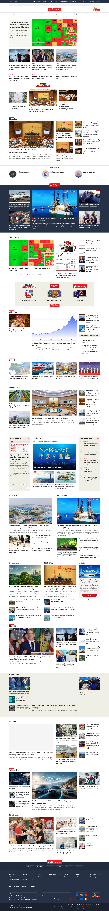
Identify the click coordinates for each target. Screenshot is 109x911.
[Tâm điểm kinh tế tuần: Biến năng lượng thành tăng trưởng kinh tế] (43, 477)
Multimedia (38, 438)
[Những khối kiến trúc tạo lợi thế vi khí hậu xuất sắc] (82, 838)
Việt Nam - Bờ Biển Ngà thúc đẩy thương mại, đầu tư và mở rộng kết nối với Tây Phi (91, 141)
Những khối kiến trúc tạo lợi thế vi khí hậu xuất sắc (92, 836)
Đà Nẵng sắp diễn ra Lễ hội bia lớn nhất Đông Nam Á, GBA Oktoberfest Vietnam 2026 (92, 829)
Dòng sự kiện (15, 438)
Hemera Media (30, 906)
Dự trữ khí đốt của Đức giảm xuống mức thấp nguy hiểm (42, 77)
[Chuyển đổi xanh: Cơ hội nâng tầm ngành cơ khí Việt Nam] (12, 602)
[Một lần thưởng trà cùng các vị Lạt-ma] (82, 846)
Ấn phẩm (57, 74)
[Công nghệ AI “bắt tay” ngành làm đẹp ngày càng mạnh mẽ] (66, 823)
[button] (28, 488)
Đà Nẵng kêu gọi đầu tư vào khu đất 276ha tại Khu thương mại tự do (18, 377)
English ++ (73, 1)
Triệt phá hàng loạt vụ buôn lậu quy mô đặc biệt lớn (89, 226)
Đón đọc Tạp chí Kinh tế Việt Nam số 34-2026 (66, 77)
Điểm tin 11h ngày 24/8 (57, 172)
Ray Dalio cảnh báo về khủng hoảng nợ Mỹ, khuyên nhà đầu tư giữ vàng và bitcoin (92, 260)
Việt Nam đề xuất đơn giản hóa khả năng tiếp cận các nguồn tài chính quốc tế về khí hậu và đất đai (67, 554)
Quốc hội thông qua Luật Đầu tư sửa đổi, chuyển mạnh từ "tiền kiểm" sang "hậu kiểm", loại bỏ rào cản (91, 124)
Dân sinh (92, 14)
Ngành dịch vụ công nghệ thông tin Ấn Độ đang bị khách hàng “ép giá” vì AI (23, 707)
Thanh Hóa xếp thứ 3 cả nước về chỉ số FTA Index (42, 377)
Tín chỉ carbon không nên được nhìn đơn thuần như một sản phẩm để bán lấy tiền (23, 588)
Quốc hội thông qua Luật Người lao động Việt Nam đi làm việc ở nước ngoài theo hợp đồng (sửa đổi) (91, 151)
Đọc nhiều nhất (86, 438)
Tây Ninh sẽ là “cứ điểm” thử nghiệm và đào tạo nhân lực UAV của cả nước (18, 550)
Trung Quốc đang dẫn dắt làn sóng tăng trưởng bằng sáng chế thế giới (19, 692)
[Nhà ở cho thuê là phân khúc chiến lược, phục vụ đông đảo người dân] (19, 417)
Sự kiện (82, 563)
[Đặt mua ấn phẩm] (96, 9)
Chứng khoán (37, 1)
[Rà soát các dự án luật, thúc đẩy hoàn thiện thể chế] (66, 368)
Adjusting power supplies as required (19, 107)
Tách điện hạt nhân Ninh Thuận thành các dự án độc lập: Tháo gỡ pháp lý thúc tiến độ (64, 136)
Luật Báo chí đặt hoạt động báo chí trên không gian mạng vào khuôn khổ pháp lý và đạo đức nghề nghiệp (91, 133)
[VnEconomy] (43, 86)
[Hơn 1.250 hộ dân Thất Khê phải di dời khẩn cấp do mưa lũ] (82, 755)
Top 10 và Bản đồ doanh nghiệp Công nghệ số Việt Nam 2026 (89, 581)
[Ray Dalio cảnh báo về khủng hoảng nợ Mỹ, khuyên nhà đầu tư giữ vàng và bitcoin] (82, 259)
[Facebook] (84, 2)
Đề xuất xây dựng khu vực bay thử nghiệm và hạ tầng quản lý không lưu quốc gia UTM (19, 206)
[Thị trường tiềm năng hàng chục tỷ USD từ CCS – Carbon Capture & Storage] (54, 203)
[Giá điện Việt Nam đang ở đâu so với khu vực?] (82, 251)
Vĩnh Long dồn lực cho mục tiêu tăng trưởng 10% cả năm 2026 (62, 616)
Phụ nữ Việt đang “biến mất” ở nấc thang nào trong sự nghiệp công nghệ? (53, 707)
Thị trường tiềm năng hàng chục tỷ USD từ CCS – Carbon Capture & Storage (53, 220)
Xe (52, 1)
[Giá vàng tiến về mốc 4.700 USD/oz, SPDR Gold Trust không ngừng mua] (54, 327)
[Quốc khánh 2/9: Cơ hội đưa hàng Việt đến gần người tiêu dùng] (31, 830)
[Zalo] (90, 2)
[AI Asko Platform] (80, 286)
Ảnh (10, 886)
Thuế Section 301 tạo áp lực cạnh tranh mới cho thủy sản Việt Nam (62, 600)
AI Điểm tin (54, 167)
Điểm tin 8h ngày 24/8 (89, 172)
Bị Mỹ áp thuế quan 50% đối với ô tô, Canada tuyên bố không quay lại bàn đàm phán (19, 67)
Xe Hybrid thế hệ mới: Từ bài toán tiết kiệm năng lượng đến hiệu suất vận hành (53, 802)
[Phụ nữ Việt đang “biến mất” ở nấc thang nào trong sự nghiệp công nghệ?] (54, 690)
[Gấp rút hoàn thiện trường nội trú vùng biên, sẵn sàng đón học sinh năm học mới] (19, 217)
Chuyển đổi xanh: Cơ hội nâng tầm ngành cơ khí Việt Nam (28, 600)
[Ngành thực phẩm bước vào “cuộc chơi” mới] (82, 820)
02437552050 (47, 895)
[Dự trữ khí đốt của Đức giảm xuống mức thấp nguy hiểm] (82, 658)
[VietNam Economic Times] (54, 286)
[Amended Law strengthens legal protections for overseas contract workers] (68, 95)
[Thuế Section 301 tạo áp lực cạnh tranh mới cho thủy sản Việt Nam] (47, 602)
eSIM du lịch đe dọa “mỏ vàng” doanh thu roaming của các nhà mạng (23, 698)
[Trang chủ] (14, 14)
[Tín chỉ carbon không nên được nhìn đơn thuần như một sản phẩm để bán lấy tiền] (25, 575)
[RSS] (86, 899)
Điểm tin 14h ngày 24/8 (24, 172)
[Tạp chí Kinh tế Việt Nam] (29, 286)
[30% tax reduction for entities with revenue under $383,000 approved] (43, 97)
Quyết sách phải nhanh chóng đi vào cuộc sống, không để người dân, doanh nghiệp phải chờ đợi (64, 157)
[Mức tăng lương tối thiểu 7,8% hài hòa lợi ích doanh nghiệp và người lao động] (66, 730)
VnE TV (56, 1)
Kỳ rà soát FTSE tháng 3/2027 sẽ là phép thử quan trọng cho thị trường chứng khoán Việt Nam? (66, 275)
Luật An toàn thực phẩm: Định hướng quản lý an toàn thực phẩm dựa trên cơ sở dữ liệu (92, 727)
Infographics (47, 441)
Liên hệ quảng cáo (56, 898)
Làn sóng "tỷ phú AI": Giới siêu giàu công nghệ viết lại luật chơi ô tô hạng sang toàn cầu (23, 804)
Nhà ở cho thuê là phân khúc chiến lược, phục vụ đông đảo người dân (19, 426)
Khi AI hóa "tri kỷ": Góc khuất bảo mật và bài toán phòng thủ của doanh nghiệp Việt (89, 693)
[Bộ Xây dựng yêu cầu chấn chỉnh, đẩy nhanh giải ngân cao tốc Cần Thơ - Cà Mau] (19, 396)
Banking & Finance (32, 107)
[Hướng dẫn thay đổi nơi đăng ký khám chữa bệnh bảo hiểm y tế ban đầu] (82, 736)
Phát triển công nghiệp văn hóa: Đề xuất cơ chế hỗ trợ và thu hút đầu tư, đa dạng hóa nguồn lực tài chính (93, 745)
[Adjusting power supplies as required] (18, 97)
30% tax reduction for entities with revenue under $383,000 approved (41, 110)
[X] (87, 2)
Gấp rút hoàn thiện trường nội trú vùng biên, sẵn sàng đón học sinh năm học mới (19, 227)
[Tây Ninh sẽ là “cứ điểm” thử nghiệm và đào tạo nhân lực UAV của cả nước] (19, 541)
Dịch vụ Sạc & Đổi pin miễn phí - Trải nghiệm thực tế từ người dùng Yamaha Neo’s (89, 788)
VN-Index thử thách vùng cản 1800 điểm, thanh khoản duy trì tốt (91, 479)
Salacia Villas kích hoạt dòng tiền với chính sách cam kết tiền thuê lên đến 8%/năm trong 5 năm (92, 393)
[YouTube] (93, 2)
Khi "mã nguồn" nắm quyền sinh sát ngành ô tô (19, 787)
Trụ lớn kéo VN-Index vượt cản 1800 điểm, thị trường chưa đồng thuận (20, 24)
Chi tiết (89, 595)
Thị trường (58, 14)
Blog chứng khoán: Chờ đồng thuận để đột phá (66, 255)
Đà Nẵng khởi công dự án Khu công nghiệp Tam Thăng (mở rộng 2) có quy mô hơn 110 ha (89, 378)
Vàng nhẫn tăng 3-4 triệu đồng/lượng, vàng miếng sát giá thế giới (90, 462)
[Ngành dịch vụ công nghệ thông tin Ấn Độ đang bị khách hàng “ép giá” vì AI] (12, 708)
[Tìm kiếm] (13, 9)
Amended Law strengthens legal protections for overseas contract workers (66, 107)
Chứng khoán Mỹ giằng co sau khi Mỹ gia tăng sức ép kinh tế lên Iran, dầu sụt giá (93, 632)
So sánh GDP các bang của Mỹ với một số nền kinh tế (90, 453)
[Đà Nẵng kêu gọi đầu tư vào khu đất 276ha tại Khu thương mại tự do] (19, 368)
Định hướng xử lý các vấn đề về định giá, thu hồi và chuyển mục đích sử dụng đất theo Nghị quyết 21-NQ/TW (92, 403)
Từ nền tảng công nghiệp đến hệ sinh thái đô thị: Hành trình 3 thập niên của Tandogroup (65, 486)
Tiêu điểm (18, 14)
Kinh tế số (40, 14)
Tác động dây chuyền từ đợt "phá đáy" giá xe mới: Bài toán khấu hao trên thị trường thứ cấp (23, 795)
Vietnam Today (62, 102)
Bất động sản (76, 14)
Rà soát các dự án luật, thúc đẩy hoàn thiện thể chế (65, 377)
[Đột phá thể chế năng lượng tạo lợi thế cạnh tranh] (54, 457)
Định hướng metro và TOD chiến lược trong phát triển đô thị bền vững (19, 457)
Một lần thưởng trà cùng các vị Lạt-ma (92, 844)
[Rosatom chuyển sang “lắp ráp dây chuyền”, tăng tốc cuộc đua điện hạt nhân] (82, 649)
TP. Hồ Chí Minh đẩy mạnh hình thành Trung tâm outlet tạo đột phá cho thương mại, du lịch (28, 608)
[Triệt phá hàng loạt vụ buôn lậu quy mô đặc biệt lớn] (89, 217)
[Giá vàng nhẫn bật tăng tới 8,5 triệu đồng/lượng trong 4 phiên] (19, 320)
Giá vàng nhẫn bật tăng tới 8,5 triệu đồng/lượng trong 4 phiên (19, 330)
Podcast (41, 441)
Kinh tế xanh (48, 14)
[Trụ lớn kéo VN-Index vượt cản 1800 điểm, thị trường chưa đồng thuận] (54, 32)
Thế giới (85, 14)
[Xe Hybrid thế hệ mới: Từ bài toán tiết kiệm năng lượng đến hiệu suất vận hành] (54, 785)
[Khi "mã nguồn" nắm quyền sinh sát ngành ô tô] (19, 778)
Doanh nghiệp (67, 14)
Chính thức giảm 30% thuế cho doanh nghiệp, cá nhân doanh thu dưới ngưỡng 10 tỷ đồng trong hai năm (93, 319)
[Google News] (99, 2)
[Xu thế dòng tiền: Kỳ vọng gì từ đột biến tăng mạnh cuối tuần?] (82, 243)
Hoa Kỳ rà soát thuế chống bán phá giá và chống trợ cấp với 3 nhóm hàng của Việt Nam (19, 78)
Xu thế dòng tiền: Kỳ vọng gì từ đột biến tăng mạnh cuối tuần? (93, 242)
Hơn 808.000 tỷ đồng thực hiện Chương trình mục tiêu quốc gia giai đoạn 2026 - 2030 (30, 151)
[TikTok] (96, 2)
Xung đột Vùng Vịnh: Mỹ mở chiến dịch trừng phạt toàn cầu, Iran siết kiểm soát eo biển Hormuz (42, 67)
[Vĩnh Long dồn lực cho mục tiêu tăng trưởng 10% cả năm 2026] (47, 618)
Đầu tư (25, 14)
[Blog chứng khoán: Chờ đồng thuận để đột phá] (66, 246)
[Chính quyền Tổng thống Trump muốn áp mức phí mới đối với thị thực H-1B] (66, 656)
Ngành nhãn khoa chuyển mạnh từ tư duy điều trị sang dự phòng (65, 852)
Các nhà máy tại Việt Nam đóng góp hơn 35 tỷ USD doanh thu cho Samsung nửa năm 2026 (66, 67)
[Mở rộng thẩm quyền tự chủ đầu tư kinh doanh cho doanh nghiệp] (89, 196)
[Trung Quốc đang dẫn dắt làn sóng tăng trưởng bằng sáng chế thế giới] (19, 683)
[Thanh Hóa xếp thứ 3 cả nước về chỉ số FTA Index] (43, 368)
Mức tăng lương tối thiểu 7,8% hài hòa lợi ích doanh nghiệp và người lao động (66, 740)
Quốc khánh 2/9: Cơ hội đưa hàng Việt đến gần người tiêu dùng (31, 846)
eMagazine (55, 441)
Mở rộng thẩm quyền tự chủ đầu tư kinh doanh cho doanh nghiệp (89, 205)
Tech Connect (64, 1)
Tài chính (32, 14)
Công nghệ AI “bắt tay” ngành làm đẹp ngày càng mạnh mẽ (65, 832)
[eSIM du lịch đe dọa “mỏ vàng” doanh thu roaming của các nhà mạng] (12, 699)
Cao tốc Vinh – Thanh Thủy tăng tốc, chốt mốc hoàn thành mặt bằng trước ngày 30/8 (92, 421)
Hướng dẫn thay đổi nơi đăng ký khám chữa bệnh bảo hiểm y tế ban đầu (92, 735)
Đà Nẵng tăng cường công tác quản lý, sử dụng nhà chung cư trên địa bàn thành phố (93, 412)
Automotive (14, 770)
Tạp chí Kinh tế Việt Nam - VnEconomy (91, 906)
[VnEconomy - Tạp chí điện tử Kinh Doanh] (54, 862)
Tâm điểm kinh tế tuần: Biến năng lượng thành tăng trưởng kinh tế (43, 485)
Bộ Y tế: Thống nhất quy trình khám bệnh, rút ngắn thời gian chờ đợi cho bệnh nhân (66, 761)
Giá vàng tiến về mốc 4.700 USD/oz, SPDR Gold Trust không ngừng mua (53, 344)
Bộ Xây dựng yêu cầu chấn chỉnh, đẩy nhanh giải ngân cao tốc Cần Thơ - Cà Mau (19, 406)
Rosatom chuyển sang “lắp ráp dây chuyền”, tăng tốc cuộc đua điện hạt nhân (93, 648)
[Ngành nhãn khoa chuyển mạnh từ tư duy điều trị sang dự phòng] (66, 843)
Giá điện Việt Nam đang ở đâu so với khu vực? (93, 249)
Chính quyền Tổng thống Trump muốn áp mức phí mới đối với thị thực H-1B (66, 666)
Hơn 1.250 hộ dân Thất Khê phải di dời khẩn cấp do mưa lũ (92, 754)
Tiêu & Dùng (46, 1)
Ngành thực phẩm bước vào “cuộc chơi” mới (92, 818)
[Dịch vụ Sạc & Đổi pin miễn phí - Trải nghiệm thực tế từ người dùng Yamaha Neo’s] (89, 778)
